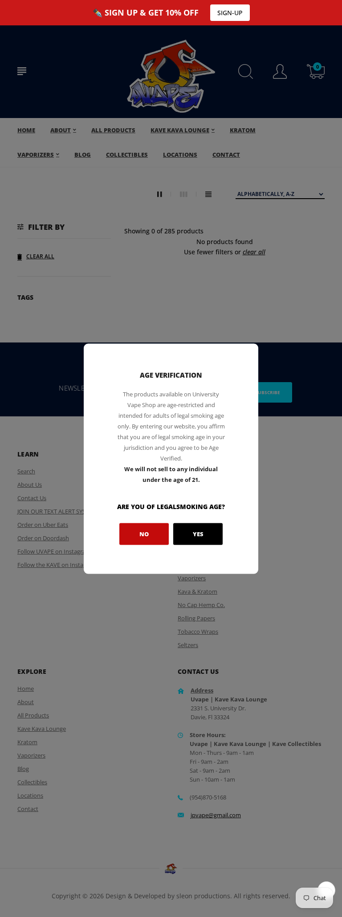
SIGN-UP (230, 12)
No (144, 534)
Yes (198, 534)
